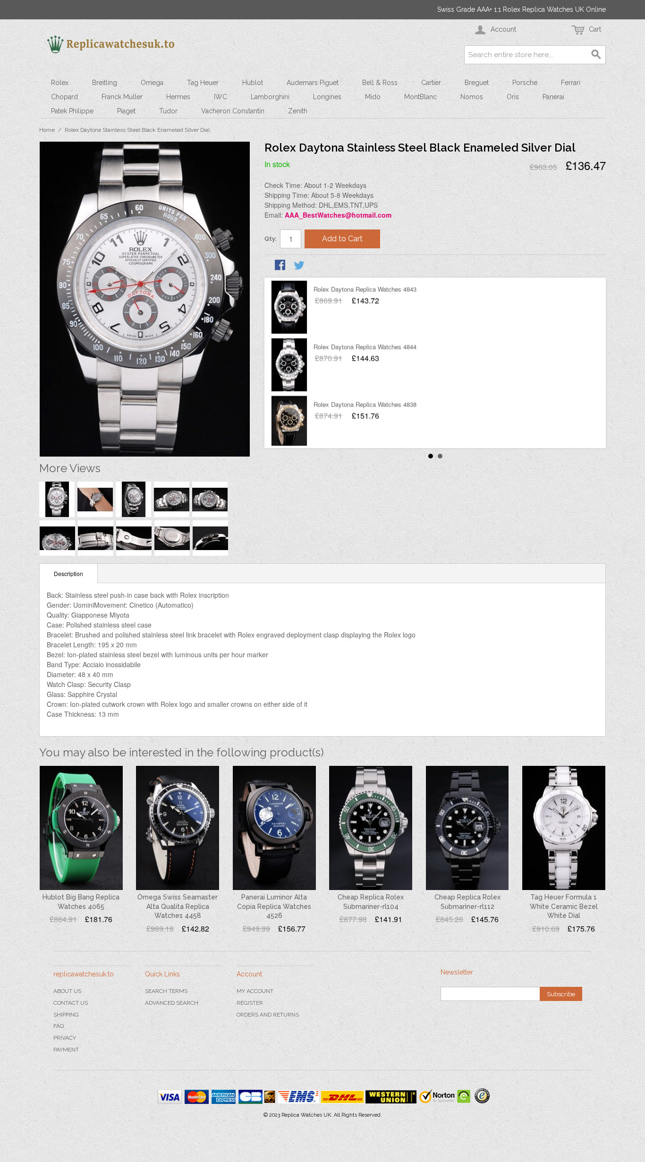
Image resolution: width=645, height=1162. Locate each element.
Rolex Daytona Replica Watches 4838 (365, 403)
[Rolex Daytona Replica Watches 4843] (289, 307)
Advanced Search (171, 1003)
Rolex (59, 82)
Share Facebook (281, 266)
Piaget (126, 111)
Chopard (64, 97)
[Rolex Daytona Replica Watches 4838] (289, 422)
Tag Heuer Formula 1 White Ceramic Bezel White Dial (564, 906)
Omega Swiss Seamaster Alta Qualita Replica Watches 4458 (177, 906)
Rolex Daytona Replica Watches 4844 (365, 346)
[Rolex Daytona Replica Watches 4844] (289, 364)
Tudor (168, 111)
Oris (513, 97)
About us (67, 991)
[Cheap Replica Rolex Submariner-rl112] (467, 828)
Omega (152, 82)
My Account (255, 991)
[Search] (596, 54)
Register (250, 1003)
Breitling (104, 82)
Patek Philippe (72, 111)
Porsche (524, 82)
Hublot (252, 82)
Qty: (270, 238)
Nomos (471, 97)
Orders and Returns (268, 1014)
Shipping (66, 1014)
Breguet (477, 82)
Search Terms (166, 991)
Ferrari (570, 82)
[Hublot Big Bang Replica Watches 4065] (81, 828)
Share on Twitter (300, 266)
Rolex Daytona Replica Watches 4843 (365, 288)
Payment (66, 1049)
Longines (327, 97)
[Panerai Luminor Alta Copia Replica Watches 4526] (274, 828)
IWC (220, 97)
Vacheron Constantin (232, 111)
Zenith (297, 111)
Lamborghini (270, 97)
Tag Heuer (203, 82)
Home (47, 130)
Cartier (431, 82)
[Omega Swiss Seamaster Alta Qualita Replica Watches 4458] (178, 828)
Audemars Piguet (313, 82)
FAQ (58, 1026)
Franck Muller (122, 97)
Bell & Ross (380, 82)
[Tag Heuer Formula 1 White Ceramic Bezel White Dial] (564, 828)
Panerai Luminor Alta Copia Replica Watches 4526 (274, 906)
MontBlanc (420, 97)
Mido (373, 97)
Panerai (553, 97)
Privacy (64, 1038)
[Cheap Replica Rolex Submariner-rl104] (371, 828)
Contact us (70, 1003)
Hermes (178, 97)
